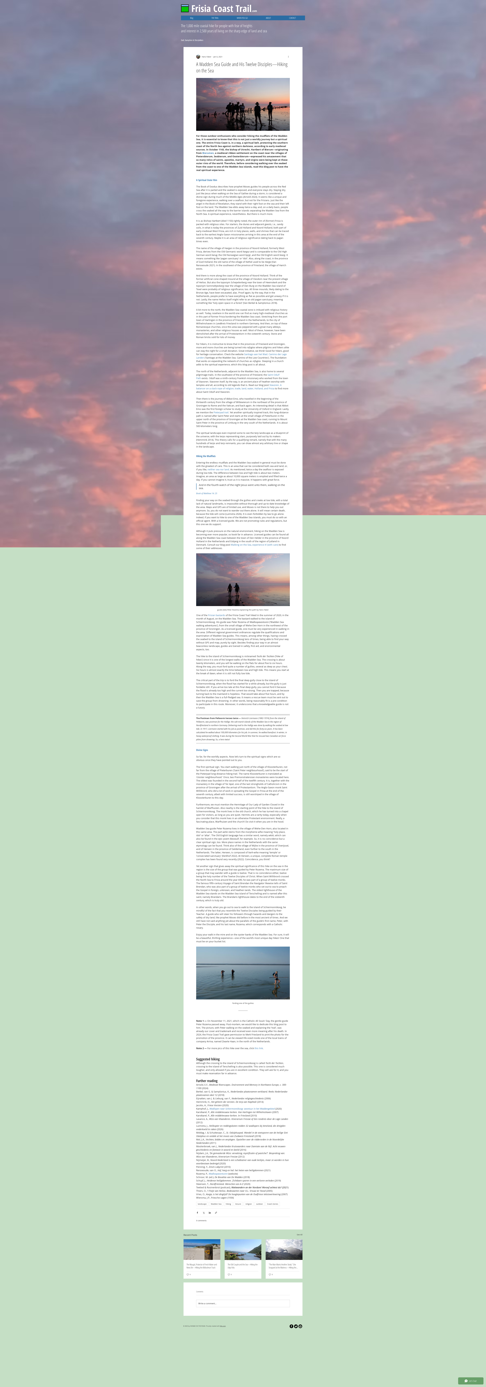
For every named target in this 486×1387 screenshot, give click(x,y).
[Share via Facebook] (197, 1212)
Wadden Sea (216, 1204)
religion (248, 1204)
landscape (202, 1204)
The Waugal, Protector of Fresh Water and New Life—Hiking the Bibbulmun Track (202, 1266)
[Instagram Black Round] (300, 1326)
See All (299, 1234)
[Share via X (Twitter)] (203, 1212)
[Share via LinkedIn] (210, 1212)
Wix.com (223, 1326)
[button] (215, 18)
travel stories (272, 1204)
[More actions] (288, 56)
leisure (238, 1204)
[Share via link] (216, 1212)
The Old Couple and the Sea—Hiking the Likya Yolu (243, 1266)
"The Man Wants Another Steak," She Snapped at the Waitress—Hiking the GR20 (282, 1266)
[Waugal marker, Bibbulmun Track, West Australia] (202, 1249)
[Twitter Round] (296, 1326)
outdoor (259, 1204)
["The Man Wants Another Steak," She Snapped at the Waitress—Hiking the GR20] (284, 1249)
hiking (228, 1204)
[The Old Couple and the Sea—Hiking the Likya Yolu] (243, 1249)
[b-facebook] (291, 1326)
